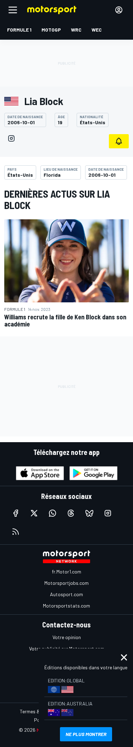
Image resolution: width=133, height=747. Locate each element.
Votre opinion (66, 637)
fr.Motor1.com (66, 572)
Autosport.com (66, 594)
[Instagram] (11, 138)
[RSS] (16, 531)
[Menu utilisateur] (119, 10)
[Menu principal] (12, 10)
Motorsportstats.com (66, 606)
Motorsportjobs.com (66, 583)
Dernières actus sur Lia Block (57, 199)
